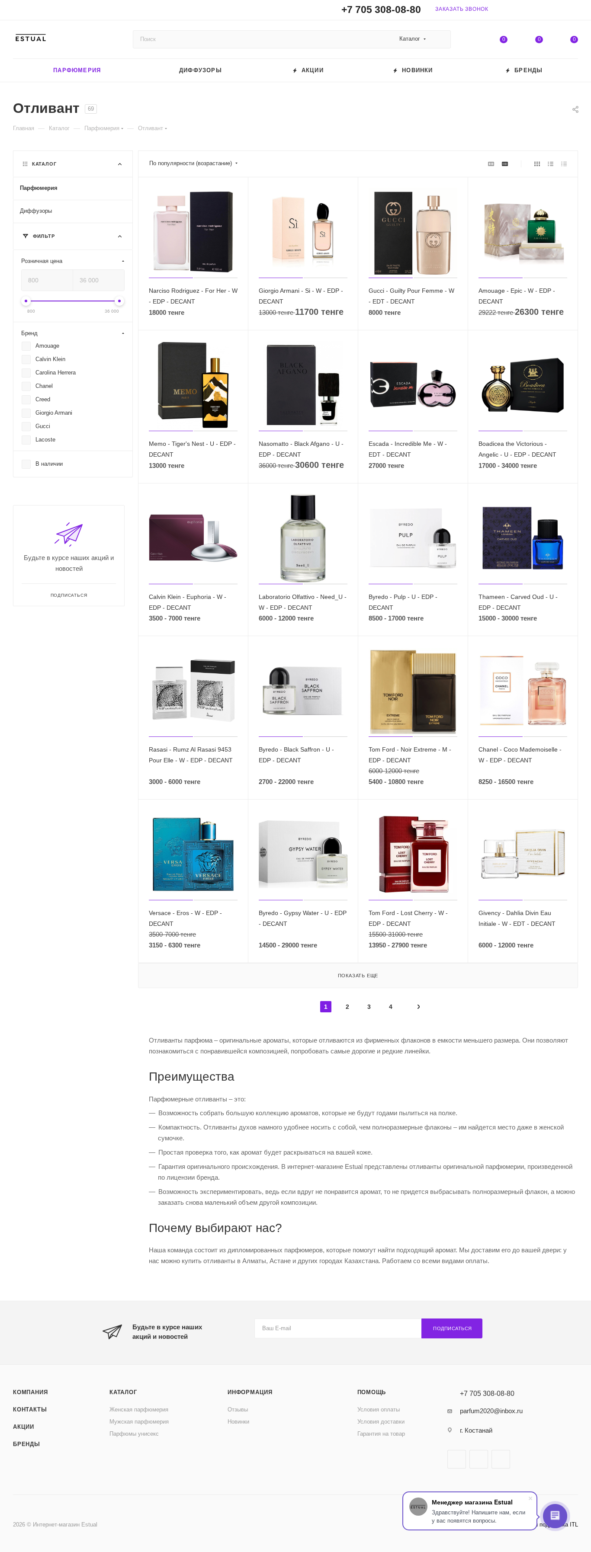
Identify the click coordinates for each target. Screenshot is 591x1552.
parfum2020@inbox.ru (491, 1410)
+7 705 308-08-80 (381, 9)
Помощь (371, 1392)
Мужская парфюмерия (139, 1421)
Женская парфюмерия (138, 1409)
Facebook (456, 1459)
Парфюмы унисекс (134, 1433)
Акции (23, 1427)
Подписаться (452, 1328)
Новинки (238, 1421)
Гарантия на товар (381, 1433)
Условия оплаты (378, 1409)
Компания (30, 1392)
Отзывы (238, 1409)
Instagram (478, 1459)
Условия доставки (381, 1421)
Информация (250, 1392)
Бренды (26, 1444)
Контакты (30, 1409)
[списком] (550, 164)
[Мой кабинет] (574, 11)
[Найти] (440, 39)
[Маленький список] (491, 164)
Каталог (123, 1392)
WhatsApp (500, 1459)
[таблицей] (564, 164)
